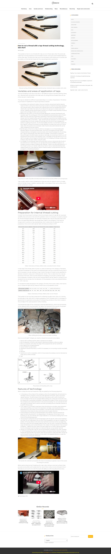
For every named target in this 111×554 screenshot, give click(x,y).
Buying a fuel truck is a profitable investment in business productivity (81, 81)
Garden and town (38, 8)
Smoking (73, 37)
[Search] (92, 3)
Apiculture (73, 24)
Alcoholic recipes (75, 22)
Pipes (56, 8)
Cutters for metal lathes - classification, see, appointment (36, 523)
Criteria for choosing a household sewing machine (80, 76)
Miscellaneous (63, 8)
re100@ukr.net (48, 552)
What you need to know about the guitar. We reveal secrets (81, 86)
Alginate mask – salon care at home (79, 90)
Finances (73, 64)
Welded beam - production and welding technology (23, 521)
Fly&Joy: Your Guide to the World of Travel (80, 73)
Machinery (24, 8)
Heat (72, 56)
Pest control (74, 27)
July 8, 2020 (21, 50)
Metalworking (48, 8)
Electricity (72, 8)
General (73, 43)
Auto (30, 8)
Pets (72, 29)
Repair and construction (83, 8)
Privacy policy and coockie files (60, 550)
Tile (72, 45)
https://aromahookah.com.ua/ (71, 552)
